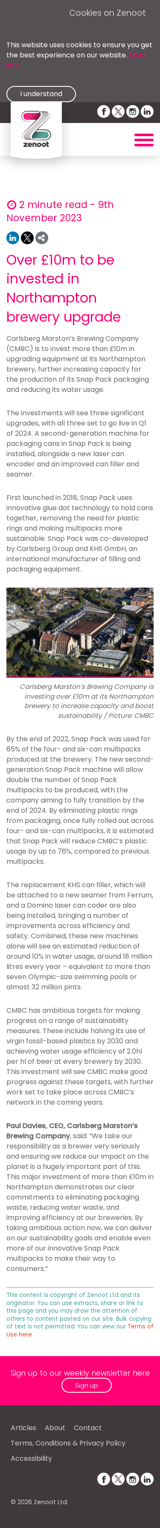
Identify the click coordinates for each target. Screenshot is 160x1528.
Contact (88, 1428)
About (55, 1428)
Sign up (86, 1385)
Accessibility (31, 1458)
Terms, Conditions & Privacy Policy (68, 1443)
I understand (41, 94)
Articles (23, 1428)
